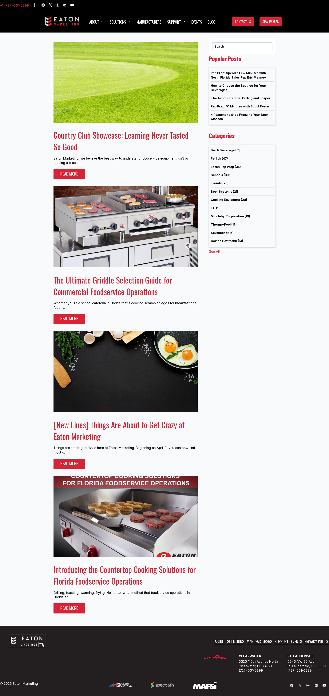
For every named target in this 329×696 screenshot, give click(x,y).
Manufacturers (149, 22)
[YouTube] (73, 5)
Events (196, 22)
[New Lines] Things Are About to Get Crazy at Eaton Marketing (119, 430)
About (94, 22)
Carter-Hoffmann (227, 241)
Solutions (118, 22)
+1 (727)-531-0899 (14, 5)
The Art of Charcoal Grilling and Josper (240, 98)
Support (281, 641)
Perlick (219, 158)
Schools (220, 175)
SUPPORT (174, 22)
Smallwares (270, 21)
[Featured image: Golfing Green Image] (126, 121)
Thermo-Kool (224, 224)
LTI (216, 208)
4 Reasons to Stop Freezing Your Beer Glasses (239, 117)
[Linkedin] (66, 5)
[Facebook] (45, 5)
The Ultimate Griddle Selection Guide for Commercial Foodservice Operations (113, 285)
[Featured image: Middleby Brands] (126, 411)
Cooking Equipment (229, 200)
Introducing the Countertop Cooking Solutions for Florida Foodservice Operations (125, 575)
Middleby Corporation (230, 216)
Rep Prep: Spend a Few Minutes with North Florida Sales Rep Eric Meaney (238, 75)
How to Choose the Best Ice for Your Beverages (238, 88)
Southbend (222, 233)
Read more (69, 174)
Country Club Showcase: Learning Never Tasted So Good (121, 141)
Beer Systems (224, 191)
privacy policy (316, 641)
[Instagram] (59, 5)
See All (214, 251)
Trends (219, 183)
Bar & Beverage (226, 150)
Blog (211, 22)
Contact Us (243, 21)
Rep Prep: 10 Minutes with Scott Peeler (240, 106)
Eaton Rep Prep (226, 167)
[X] (52, 5)
